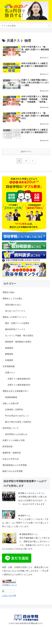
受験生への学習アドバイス (15, 317)
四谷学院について (11, 428)
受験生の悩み (9, 292)
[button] (49, 25)
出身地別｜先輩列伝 (14, 409)
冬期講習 (9, 360)
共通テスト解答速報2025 (19, 379)
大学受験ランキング (9, 585)
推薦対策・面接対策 (12, 453)
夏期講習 (9, 354)
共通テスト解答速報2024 (19, 385)
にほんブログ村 (9, 596)
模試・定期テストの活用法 (17, 323)
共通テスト (10, 373)
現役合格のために (13, 305)
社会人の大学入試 (11, 459)
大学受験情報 (9, 366)
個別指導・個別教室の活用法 (18, 342)
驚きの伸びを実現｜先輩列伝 (18, 422)
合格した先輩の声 (11, 403)
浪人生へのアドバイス (15, 311)
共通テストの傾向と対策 (14, 440)
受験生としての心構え (13, 298)
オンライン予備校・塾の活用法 (19, 335)
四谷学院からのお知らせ (16, 434)
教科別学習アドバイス (15, 329)
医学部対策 (8, 446)
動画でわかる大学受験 (13, 471)
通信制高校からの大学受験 (15, 465)
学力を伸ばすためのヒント (17, 416)
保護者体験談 (11, 397)
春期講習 (9, 348)
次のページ (26, 151)
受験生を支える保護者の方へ (16, 391)
